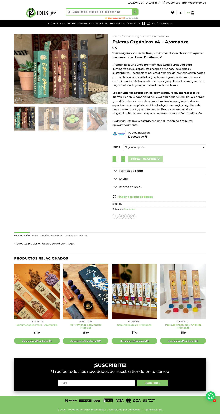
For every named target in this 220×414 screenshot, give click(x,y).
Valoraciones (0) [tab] (76, 235)
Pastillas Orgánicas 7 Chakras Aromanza (183, 326)
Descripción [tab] (22, 235)
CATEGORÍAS (55, 23)
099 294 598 (172, 2)
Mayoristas (117, 23)
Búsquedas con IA (116, 18)
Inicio (116, 36)
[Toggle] (115, 171)
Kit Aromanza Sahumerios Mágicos (85, 326)
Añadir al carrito (145, 158)
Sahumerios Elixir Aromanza (134, 325)
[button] (180, 12)
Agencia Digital (153, 409)
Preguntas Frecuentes (93, 23)
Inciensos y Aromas (137, 36)
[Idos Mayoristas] (41, 12)
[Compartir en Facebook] (115, 216)
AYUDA (71, 23)
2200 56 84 (137, 2)
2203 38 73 (154, 2)
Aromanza (161, 36)
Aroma (116, 147)
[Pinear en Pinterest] (132, 216)
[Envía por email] (127, 216)
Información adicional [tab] (47, 235)
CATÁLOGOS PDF (162, 23)
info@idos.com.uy (195, 2)
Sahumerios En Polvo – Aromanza (37, 325)
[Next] (102, 69)
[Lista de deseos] (172, 12)
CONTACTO (133, 23)
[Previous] (20, 69)
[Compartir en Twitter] (121, 216)
